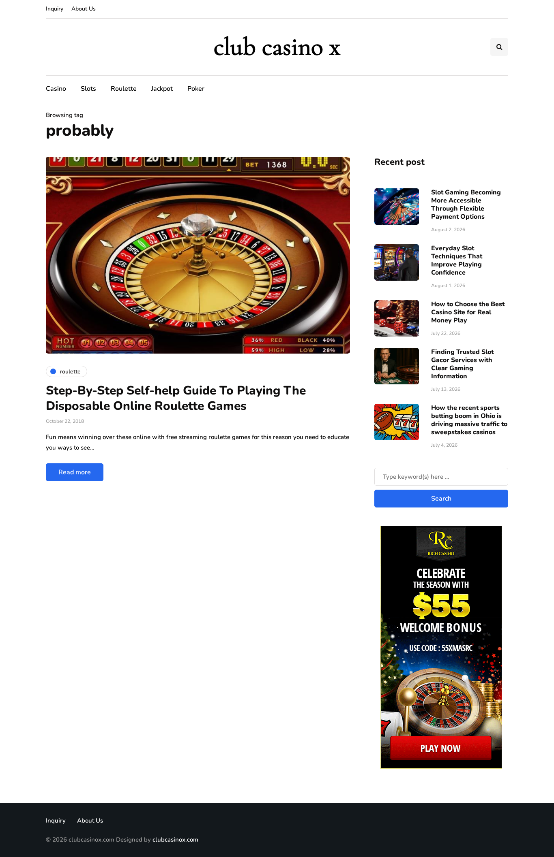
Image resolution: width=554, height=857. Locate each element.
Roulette (124, 88)
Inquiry (54, 9)
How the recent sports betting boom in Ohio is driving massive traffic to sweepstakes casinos (469, 420)
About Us (83, 9)
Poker (195, 88)
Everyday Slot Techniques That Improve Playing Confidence (456, 260)
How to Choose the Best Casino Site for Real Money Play (468, 312)
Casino (56, 88)
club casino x (277, 47)
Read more (74, 472)
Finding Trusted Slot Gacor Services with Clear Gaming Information (462, 364)
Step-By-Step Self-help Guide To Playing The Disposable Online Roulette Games (176, 398)
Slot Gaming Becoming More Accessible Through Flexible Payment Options (466, 204)
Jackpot (162, 88)
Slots (88, 88)
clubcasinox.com (175, 840)
